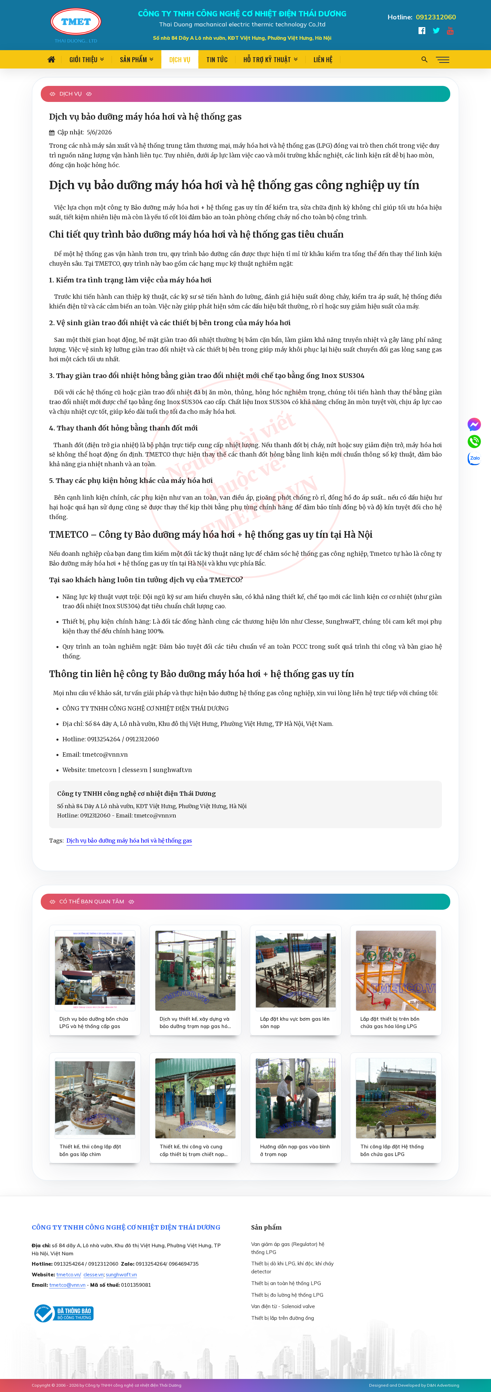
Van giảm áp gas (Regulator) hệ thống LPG (287, 1248)
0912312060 (436, 17)
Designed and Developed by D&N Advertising (414, 1385)
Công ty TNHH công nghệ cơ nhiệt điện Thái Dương (133, 1385)
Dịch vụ (179, 59)
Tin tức (216, 59)
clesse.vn (135, 770)
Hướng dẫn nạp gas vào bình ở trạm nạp (295, 1150)
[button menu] (442, 59)
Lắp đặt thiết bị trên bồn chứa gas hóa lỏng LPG (390, 1023)
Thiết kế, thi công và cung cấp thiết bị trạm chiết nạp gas (192, 1150)
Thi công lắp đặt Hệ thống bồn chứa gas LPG (392, 1150)
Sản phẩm (133, 59)
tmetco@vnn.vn (67, 1285)
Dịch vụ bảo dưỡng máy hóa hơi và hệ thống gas (129, 840)
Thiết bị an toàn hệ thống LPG (286, 1283)
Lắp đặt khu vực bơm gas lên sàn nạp (295, 1023)
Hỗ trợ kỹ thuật (267, 59)
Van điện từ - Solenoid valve (283, 1306)
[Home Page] (51, 59)
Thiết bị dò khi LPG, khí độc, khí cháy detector (292, 1267)
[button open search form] (425, 59)
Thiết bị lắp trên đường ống (282, 1318)
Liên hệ (323, 59)
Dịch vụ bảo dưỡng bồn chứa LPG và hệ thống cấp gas (93, 1023)
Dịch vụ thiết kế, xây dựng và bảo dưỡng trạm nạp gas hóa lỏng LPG (195, 1023)
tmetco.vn (102, 770)
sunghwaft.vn (172, 770)
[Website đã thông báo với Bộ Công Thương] (63, 1313)
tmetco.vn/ (68, 1274)
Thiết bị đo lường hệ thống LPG (287, 1295)
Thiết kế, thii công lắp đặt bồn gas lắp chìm (90, 1150)
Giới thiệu (83, 59)
